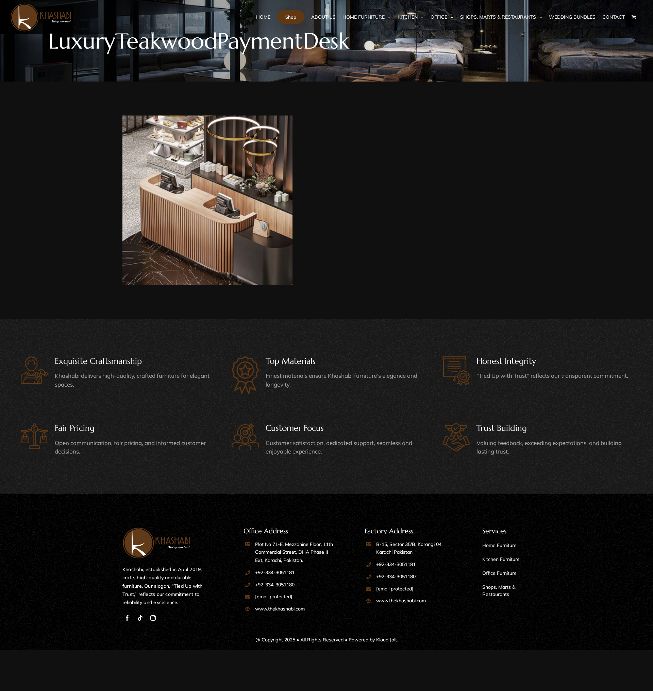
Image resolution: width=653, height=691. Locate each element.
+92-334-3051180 (275, 585)
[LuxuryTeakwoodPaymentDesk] (222, 200)
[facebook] (127, 618)
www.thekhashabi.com (280, 609)
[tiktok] (140, 618)
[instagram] (153, 618)
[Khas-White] (156, 530)
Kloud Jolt (386, 640)
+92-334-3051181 (275, 572)
